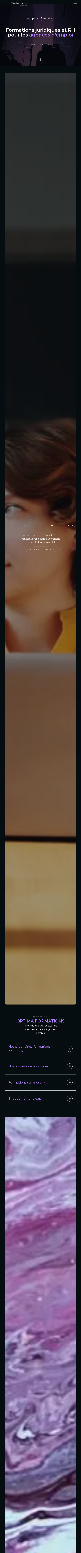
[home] (20, 4)
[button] (74, 4)
